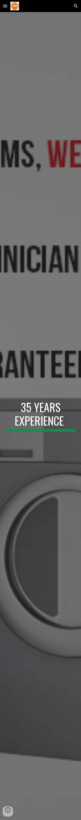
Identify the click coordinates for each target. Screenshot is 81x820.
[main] (40, 416)
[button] (5, 6)
